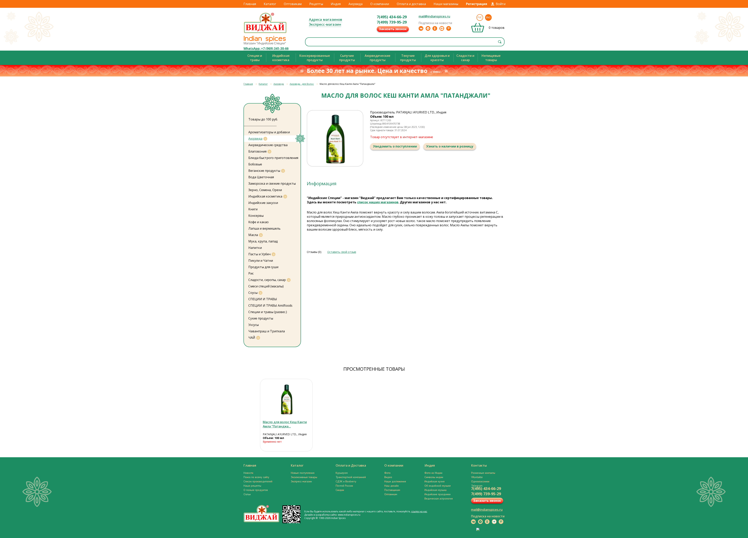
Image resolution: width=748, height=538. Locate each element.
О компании (379, 4)
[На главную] (265, 33)
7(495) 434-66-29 (392, 16)
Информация (321, 183)
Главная (249, 4)
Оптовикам (293, 4)
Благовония (257, 151)
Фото (387, 473)
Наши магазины (446, 4)
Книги (253, 209)
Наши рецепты (252, 485)
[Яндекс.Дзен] (441, 28)
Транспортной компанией (351, 477)
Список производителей (257, 481)
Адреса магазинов (325, 19)
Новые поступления (302, 473)
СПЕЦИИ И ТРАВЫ (262, 299)
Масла (253, 235)
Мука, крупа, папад (263, 241)
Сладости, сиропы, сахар (267, 280)
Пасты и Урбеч (259, 254)
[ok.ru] (434, 28)
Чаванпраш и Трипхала (266, 331)
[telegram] (428, 28)
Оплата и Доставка (351, 465)
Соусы (253, 293)
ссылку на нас (419, 511)
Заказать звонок (393, 29)
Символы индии (433, 477)
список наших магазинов (377, 202)
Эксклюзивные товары (304, 477)
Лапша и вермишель (264, 228)
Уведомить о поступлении (395, 146)
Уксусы (253, 325)
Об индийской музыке (437, 485)
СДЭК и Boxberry (346, 481)
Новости (248, 473)
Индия (336, 4)
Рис (251, 273)
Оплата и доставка (411, 4)
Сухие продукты (260, 318)
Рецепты (316, 4)
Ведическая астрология (438, 498)
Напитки (255, 248)
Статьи (247, 494)
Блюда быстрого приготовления (273, 158)
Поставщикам (392, 490)
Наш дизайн (391, 485)
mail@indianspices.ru (434, 16)
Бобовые (255, 164)
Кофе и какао (258, 222)
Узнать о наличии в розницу (449, 146)
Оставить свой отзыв (341, 252)
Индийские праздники (437, 494)
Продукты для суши (263, 267)
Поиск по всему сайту (256, 477)
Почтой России (344, 485)
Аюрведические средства (268, 145)
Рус (480, 17)
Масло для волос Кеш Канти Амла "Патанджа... (285, 424)
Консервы (256, 215)
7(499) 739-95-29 (392, 22)
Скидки (340, 490)
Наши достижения (395, 481)
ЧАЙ (251, 337)
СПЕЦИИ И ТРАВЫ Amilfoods (270, 305)
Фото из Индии (433, 473)
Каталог (270, 4)
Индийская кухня (434, 481)
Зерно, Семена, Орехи (265, 190)
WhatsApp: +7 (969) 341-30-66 (265, 48)
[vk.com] (421, 28)
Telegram (476, 485)
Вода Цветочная (261, 177)
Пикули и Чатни (260, 260)
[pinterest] (448, 28)
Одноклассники (480, 481)
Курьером (342, 473)
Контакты (479, 465)
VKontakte (477, 477)
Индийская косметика (265, 196)
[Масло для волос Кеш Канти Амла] (286, 399)
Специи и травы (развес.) (267, 312)
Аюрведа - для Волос (302, 84)
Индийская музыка (435, 490)
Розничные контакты (483, 473)
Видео (388, 477)
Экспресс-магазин (325, 24)
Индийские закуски (263, 203)
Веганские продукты (264, 171)
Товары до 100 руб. (263, 119)
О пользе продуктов (255, 490)
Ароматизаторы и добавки (269, 132)
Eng (488, 17)
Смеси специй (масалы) (266, 286)
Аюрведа (355, 4)
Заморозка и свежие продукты (272, 183)
